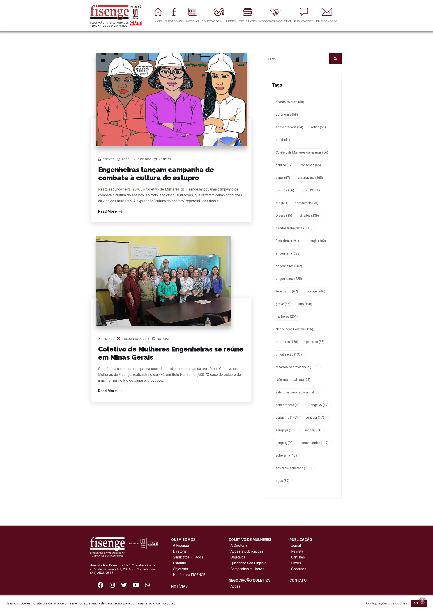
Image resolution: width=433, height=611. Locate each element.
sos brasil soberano (294, 468)
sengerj (313, 430)
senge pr (286, 430)
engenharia (288, 253)
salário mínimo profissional (298, 392)
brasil (283, 140)
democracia (306, 203)
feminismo (287, 291)
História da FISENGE (188, 575)
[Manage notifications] (422, 601)
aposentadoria (289, 127)
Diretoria (179, 551)
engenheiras (289, 266)
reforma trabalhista (293, 379)
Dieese (284, 215)
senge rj (285, 443)
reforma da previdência (297, 367)
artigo (318, 127)
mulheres (287, 316)
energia (316, 241)
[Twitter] (124, 584)
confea (284, 165)
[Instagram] (112, 584)
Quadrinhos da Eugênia (247, 563)
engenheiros (289, 278)
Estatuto (178, 563)
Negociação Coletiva (294, 329)
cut (281, 203)
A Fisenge (180, 545)
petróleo (315, 342)
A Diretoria (238, 545)
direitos (309, 215)
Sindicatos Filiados (187, 557)
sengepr (316, 417)
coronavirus (310, 177)
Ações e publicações (246, 551)
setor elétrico (315, 443)
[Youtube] (135, 584)
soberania (287, 455)
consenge (310, 165)
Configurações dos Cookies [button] (386, 603)
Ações (235, 586)
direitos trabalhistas (294, 228)
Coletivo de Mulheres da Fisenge (302, 152)
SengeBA (319, 405)
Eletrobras (287, 241)
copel (283, 177)
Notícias (165, 159)
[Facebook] (100, 584)
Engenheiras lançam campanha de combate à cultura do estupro (156, 174)
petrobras (287, 342)
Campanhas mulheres (246, 569)
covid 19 (285, 190)
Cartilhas (298, 557)
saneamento (288, 405)
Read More (108, 211)
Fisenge (108, 159)
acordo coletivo (290, 102)
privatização (289, 354)
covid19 (311, 190)
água (283, 480)
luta (305, 304)
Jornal (296, 545)
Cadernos (298, 569)
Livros (296, 563)
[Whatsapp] (147, 584)
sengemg (287, 417)
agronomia (287, 114)
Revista (297, 551)
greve (283, 304)
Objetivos (179, 569)
